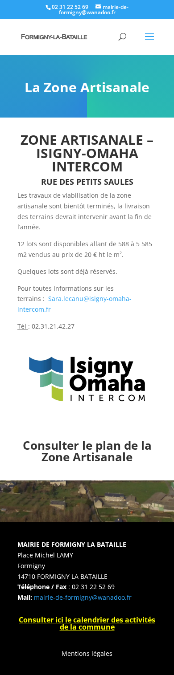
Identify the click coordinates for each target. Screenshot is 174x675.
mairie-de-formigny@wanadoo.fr (83, 597)
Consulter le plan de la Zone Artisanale (87, 451)
